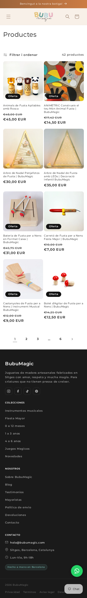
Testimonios (14, 492)
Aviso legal (46, 592)
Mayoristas (13, 499)
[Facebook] (18, 391)
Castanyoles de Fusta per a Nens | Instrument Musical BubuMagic (22, 306)
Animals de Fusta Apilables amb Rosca (22, 107)
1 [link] (15, 339)
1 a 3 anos (12, 433)
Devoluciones (15, 515)
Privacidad (12, 592)
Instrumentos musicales (24, 410)
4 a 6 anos (13, 441)
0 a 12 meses (15, 426)
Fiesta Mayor (15, 418)
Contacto (12, 522)
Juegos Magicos (17, 448)
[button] (8, 16)
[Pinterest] (36, 391)
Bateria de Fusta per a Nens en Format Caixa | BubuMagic (22, 239)
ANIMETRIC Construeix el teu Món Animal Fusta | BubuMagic (61, 109)
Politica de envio (18, 507)
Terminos (29, 592)
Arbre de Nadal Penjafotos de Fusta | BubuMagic (21, 174)
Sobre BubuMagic (18, 477)
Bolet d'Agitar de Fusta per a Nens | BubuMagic (63, 305)
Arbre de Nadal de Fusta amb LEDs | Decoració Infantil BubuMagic (60, 176)
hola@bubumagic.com (27, 542)
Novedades (13, 456)
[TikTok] (27, 391)
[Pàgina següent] (72, 339)
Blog (8, 484)
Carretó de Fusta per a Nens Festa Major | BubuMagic (63, 237)
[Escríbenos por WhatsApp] (77, 571)
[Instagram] (8, 391)
